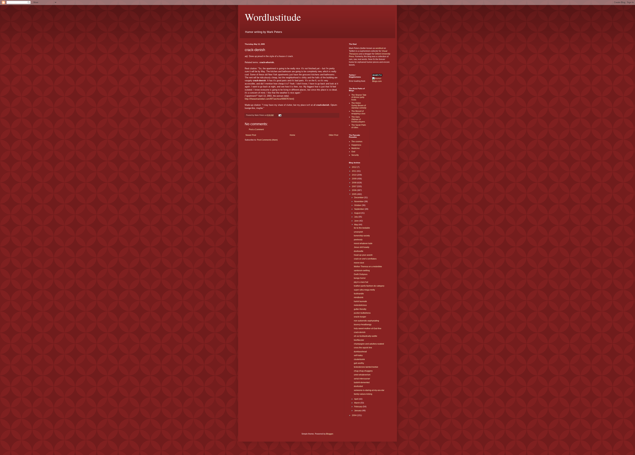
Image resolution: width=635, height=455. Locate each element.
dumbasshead (360, 351)
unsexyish (358, 232)
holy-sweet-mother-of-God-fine (367, 328)
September (359, 209)
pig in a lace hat (361, 282)
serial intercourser (362, 379)
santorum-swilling (362, 270)
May (356, 224)
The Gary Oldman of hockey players (358, 119)
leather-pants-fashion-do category (369, 286)
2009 (354, 179)
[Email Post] (280, 115)
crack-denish (359, 332)
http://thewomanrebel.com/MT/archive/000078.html (269, 99)
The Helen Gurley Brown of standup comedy (358, 105)
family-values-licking (363, 394)
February (358, 406)
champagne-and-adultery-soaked (369, 344)
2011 (354, 171)
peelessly (358, 239)
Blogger (329, 434)
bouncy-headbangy (362, 324)
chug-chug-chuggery (363, 371)
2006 (354, 190)
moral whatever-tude (363, 243)
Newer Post (251, 135)
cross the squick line (363, 347)
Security (355, 155)
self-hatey (358, 355)
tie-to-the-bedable (362, 228)
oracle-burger (360, 317)
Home (292, 135)
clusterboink (359, 359)
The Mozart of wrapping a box (358, 112)
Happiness (356, 145)
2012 (354, 167)
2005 (354, 194)
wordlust (379, 48)
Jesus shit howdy (361, 247)
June (356, 221)
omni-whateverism (362, 375)
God (353, 151)
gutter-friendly (360, 309)
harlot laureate (360, 301)
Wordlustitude (273, 16)
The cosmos (356, 141)
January (358, 410)
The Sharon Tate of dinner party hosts (358, 97)
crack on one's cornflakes (365, 259)
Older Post (333, 135)
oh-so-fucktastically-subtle (365, 336)
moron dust (359, 263)
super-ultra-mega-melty (364, 290)
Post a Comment (256, 129)
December (359, 197)
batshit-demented (362, 382)
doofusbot (358, 386)
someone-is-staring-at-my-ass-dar (369, 390)
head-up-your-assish (363, 255)
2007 (354, 186)
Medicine (355, 148)
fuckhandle (359, 293)
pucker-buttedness (362, 313)
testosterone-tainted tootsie (366, 367)
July (356, 217)
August (357, 213)
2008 (354, 183)
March (357, 403)
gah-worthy (359, 363)
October (358, 205)
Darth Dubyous (360, 274)
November (359, 201)
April (356, 399)
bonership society (362, 236)
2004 (354, 415)
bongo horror (360, 278)
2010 (354, 175)
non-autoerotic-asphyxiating (366, 321)
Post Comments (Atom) (267, 140)
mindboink (358, 297)
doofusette (358, 251)
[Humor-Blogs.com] (381, 81)
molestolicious (360, 305)
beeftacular (359, 340)
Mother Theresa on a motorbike (368, 266)
